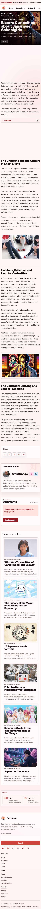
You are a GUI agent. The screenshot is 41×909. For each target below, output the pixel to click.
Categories (19, 8)
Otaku (3, 864)
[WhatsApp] (28, 848)
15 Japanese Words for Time (15, 647)
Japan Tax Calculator (16, 771)
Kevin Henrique (5, 19)
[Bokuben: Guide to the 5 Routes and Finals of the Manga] (20, 714)
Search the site (6, 833)
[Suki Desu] (4, 8)
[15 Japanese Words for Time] (20, 632)
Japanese (4, 860)
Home (11, 8)
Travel (3, 867)
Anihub (3, 891)
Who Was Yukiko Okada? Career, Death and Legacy (19, 563)
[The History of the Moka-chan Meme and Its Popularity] (20, 589)
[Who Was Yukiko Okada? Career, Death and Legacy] (20, 548)
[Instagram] (18, 848)
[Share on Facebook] (14, 454)
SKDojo (3, 897)
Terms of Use (26, 906)
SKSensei (31, 8)
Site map (35, 906)
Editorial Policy (6, 883)
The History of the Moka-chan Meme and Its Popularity (19, 605)
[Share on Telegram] (24, 454)
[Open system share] (5, 454)
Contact (4, 880)
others (9, 13)
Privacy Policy (5, 906)
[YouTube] (3, 848)
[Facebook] (8, 848)
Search (20, 843)
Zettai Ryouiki (25, 278)
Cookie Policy (15, 906)
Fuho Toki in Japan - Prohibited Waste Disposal (20, 688)
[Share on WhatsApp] (19, 454)
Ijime (11, 397)
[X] (13, 848)
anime (3, 89)
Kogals (3, 194)
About (3, 874)
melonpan (32, 342)
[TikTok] (23, 848)
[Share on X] (10, 454)
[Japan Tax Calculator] (20, 757)
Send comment (10, 520)
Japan (3, 857)
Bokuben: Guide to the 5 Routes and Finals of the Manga (17, 731)
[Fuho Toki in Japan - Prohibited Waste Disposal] (20, 673)
